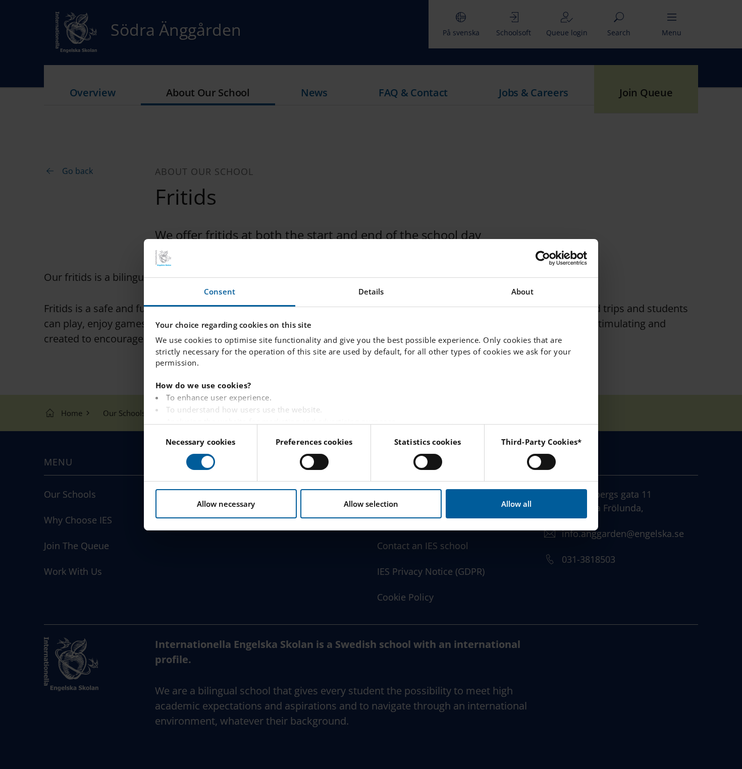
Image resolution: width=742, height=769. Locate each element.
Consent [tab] (219, 291)
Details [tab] (371, 291)
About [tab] (522, 291)
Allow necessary (226, 504)
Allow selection (371, 504)
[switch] (314, 462)
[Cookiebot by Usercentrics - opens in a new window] (543, 258)
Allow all (516, 504)
